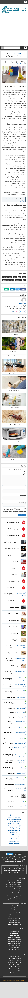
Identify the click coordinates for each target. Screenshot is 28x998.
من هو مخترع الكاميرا (14, 796)
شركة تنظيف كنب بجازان (14, 821)
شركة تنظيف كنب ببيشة (14, 843)
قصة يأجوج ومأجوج (11, 773)
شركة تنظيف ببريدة (14, 907)
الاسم (24, 488)
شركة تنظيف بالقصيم (14, 905)
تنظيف (15, 277)
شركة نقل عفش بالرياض (14, 972)
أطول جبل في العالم (10, 806)
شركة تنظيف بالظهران (14, 935)
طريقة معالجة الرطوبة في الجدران (12, 555)
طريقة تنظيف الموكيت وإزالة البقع (14, 459)
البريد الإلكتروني (22, 495)
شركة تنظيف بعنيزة (14, 909)
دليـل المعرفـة (22, 303)
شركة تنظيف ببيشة (14, 832)
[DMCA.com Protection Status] (14, 854)
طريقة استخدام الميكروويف (14, 441)
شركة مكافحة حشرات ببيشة (14, 838)
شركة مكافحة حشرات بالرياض (14, 962)
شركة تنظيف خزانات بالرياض (14, 958)
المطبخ (24, 277)
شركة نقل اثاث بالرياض (14, 974)
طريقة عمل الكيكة (11, 697)
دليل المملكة (13, 868)
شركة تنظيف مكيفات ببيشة (14, 836)
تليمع (19, 277)
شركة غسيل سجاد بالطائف (14, 830)
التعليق (24, 474)
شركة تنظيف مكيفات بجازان (14, 817)
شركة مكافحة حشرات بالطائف (14, 825)
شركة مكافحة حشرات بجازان (14, 819)
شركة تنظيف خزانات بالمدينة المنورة (14, 882)
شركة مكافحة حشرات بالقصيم (14, 924)
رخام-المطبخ (18, 280)
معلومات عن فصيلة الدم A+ (13, 528)
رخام (24, 280)
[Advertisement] (14, 30)
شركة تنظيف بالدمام (14, 931)
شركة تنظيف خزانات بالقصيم (14, 918)
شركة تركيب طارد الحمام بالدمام (14, 949)
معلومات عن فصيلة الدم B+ (13, 535)
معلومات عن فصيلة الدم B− (11, 727)
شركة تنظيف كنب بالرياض (14, 970)
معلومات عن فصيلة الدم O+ (13, 568)
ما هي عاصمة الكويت (9, 784)
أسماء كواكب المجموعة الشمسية (12, 548)
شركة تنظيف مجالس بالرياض (14, 964)
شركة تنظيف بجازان (14, 814)
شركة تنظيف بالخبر (14, 933)
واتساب (6, 289)
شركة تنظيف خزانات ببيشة (14, 834)
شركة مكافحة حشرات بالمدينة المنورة (14, 892)
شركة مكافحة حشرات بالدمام (14, 941)
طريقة (12, 280)
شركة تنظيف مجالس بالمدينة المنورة (14, 886)
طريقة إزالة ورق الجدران (14, 390)
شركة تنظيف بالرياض (14, 956)
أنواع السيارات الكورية (14, 607)
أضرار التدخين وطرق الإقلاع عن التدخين (11, 613)
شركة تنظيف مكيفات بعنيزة (14, 916)
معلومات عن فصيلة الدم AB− (13, 587)
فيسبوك (22, 289)
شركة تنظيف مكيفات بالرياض (14, 960)
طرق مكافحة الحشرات (14, 351)
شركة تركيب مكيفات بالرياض (14, 968)
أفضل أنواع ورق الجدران (14, 334)
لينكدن (12, 289)
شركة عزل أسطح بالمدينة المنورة (14, 896)
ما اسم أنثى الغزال (15, 633)
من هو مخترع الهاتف (10, 716)
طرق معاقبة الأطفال (15, 665)
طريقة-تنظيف (6, 280)
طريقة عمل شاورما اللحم (13, 620)
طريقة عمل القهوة (12, 712)
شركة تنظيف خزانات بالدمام (14, 937)
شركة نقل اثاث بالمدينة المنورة (14, 898)
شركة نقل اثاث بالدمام (14, 947)
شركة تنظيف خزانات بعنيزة (14, 922)
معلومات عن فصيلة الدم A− (13, 581)
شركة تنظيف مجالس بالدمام (14, 943)
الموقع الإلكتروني (22, 502)
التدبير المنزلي (22, 63)
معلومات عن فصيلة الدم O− (13, 600)
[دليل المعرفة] (14, 9)
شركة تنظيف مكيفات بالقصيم (14, 911)
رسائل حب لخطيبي (11, 801)
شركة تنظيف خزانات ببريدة (14, 920)
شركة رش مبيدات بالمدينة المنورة (14, 890)
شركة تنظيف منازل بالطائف (14, 823)
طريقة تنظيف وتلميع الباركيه (14, 373)
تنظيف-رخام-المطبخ (7, 277)
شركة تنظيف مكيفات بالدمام (14, 939)
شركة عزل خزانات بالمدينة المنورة (14, 894)
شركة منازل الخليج (20, 868)
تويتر (17, 289)
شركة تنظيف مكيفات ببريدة (14, 914)
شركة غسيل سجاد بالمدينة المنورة (14, 888)
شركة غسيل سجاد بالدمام (14, 945)
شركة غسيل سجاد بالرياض (14, 966)
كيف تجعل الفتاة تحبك (14, 574)
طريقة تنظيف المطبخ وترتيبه (14, 407)
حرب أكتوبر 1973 (15, 639)
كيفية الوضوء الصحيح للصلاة (13, 626)
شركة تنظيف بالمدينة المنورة (14, 880)
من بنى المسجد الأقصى (8, 743)
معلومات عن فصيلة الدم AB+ (13, 522)
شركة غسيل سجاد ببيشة (14, 841)
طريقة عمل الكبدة (11, 708)
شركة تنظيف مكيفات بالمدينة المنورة (14, 884)
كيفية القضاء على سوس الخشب (14, 424)
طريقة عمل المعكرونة (9, 738)
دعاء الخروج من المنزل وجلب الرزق (11, 542)
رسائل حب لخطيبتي (15, 561)
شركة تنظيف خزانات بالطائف (14, 828)
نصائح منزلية (16, 63)
